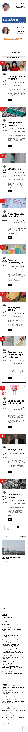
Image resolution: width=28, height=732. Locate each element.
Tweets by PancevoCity (7, 617)
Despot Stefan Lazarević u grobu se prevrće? (13, 714)
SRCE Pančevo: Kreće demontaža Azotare (12, 673)
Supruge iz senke (16, 449)
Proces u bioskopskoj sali (16, 261)
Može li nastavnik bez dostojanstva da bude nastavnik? (20, 6)
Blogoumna (8, 44)
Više (10, 99)
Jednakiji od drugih (14, 308)
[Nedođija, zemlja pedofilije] (14, 65)
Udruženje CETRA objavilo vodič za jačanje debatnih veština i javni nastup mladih (12, 625)
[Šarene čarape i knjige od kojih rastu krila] (14, 341)
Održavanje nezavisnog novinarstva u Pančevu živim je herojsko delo (13, 721)
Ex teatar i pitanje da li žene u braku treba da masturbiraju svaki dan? (13, 702)
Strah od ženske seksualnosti (16, 402)
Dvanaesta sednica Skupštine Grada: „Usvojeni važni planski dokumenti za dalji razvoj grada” (13, 697)
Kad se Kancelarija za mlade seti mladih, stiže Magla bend (12, 640)
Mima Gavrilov (4, 77)
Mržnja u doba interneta (15, 123)
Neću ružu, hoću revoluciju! (16, 215)
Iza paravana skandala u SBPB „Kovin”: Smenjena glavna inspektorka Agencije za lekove (12, 652)
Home (3, 44)
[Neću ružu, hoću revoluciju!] (14, 202)
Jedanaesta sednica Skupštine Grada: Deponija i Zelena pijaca (14, 706)
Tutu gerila (4, 81)
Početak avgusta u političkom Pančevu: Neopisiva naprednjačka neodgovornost (12, 662)
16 (5, 529)
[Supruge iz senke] (14, 438)
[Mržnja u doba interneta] (14, 111)
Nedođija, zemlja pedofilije (16, 77)
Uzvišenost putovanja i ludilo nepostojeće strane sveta (12, 657)
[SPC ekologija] (14, 157)
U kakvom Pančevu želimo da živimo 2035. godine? (12, 630)
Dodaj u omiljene (15, 82)
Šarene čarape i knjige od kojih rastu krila (15, 354)
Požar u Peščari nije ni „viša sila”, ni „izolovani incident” (20, 30)
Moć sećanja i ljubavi (14, 495)
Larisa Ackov (20, 27)
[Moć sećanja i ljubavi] (14, 483)
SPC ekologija (14, 168)
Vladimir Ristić (20, 4)
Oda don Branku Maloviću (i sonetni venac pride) (14, 710)
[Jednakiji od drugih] (14, 296)
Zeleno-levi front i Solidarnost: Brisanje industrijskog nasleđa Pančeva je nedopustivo (13, 557)
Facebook (5, 608)
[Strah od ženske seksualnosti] (14, 390)
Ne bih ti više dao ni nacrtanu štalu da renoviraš (14, 717)
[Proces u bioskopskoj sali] (14, 249)
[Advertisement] (14, 582)
